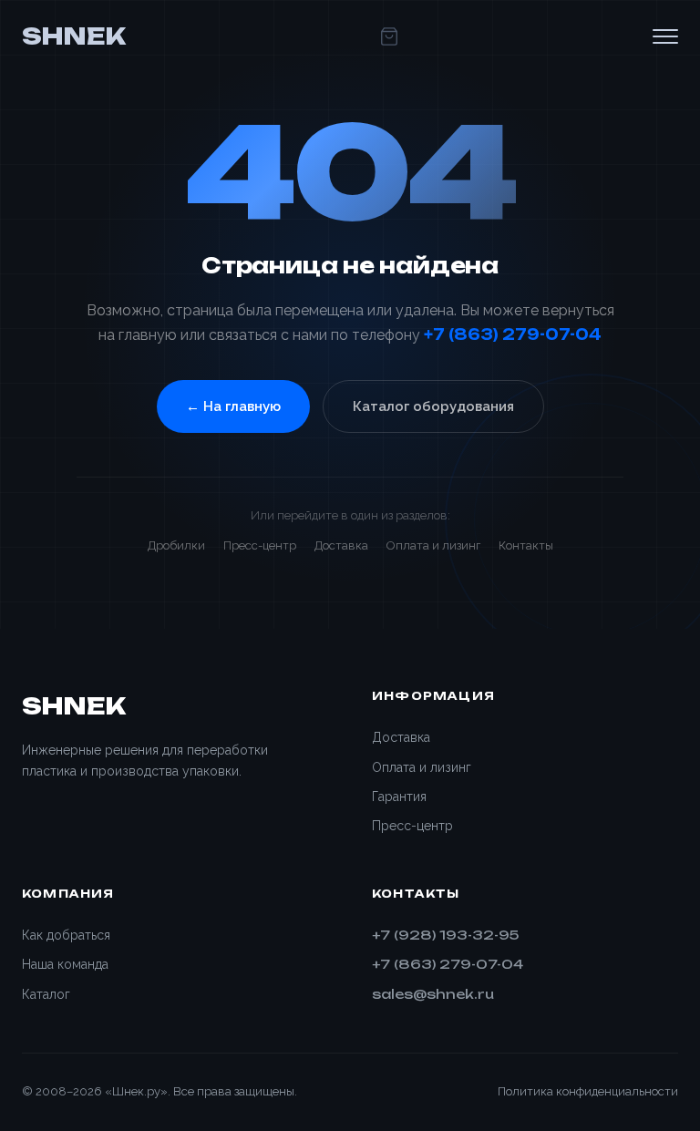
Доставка (341, 545)
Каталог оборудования (433, 406)
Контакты (526, 545)
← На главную (233, 406)
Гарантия (399, 796)
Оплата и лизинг (433, 545)
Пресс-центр (259, 545)
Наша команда (65, 964)
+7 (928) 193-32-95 (445, 934)
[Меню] (665, 36)
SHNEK (73, 35)
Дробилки (176, 545)
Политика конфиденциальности (588, 1091)
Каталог (46, 994)
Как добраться (66, 935)
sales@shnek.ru (433, 994)
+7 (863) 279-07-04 (513, 334)
